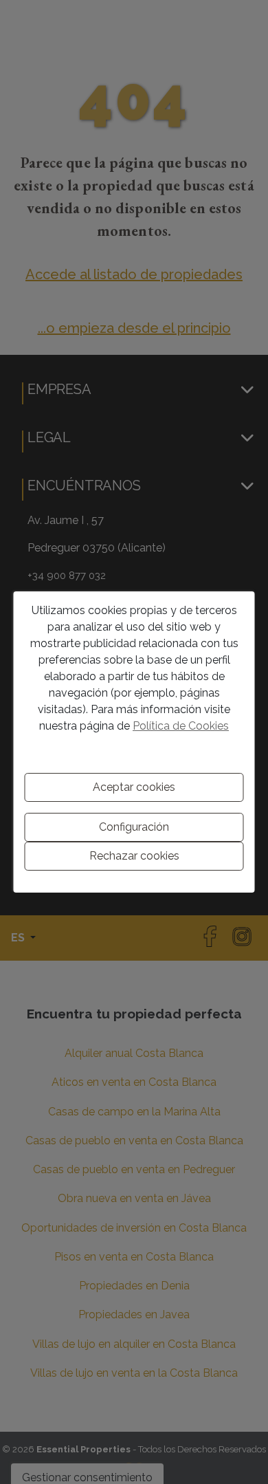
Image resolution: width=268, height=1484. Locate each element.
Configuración (134, 826)
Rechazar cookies (134, 855)
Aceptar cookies (134, 787)
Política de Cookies (181, 725)
